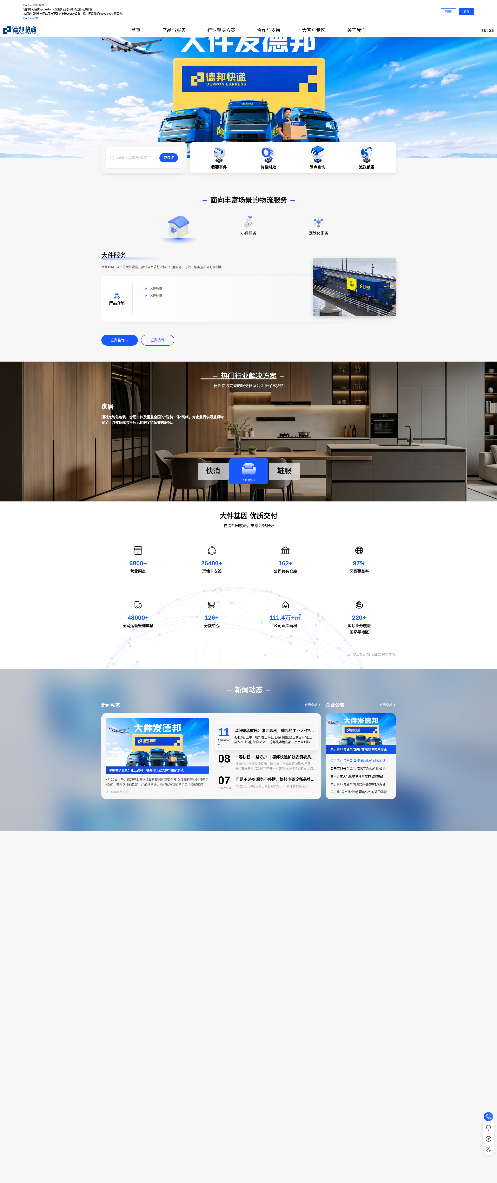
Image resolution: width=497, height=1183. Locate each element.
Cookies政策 (31, 18)
